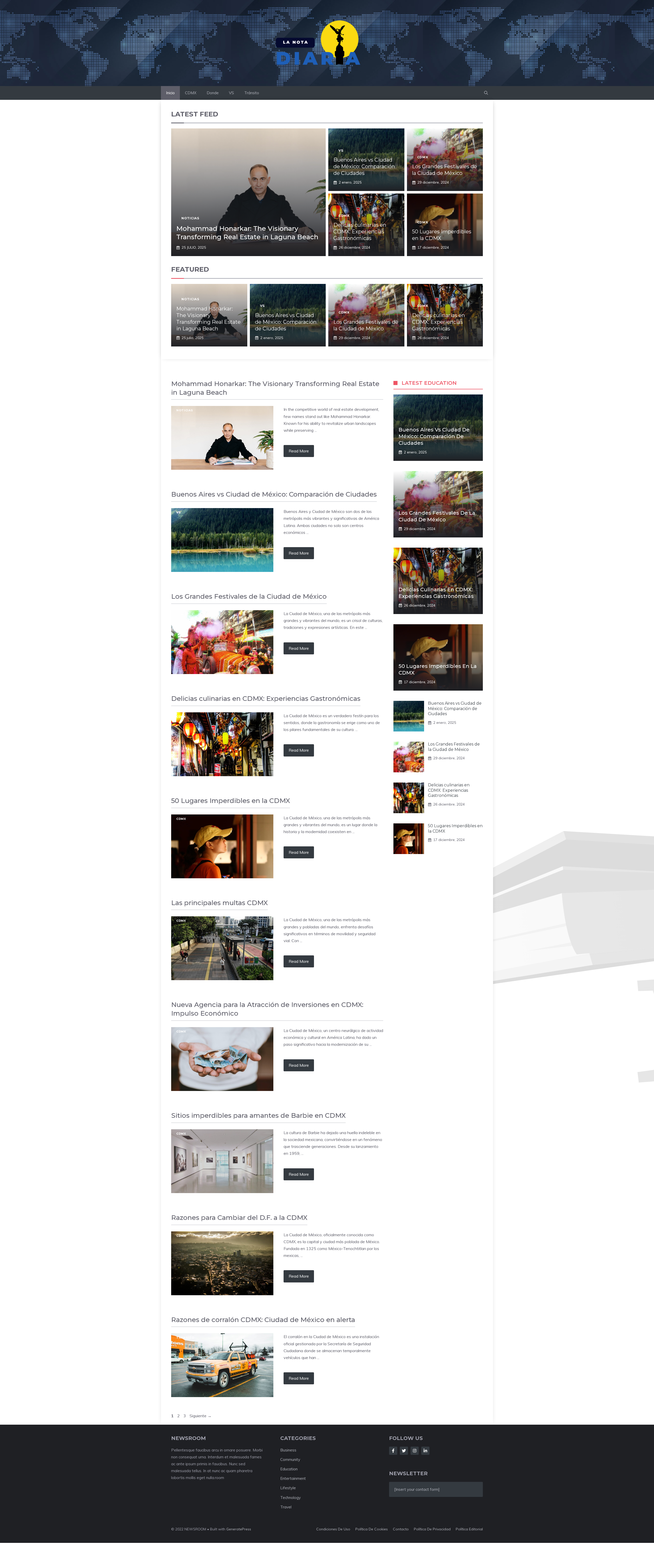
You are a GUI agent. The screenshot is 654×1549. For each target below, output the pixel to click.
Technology (290, 1497)
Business (288, 1450)
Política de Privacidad (432, 1529)
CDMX (190, 92)
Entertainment (293, 1478)
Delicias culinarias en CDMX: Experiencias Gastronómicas (359, 231)
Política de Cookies (371, 1529)
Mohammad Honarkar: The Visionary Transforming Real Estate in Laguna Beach (247, 232)
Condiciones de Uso (333, 1529)
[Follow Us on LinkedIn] (425, 1451)
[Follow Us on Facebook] (393, 1451)
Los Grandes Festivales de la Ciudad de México (454, 747)
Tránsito (251, 92)
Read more (299, 450)
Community (290, 1459)
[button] (486, 93)
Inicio (170, 92)
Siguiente (201, 1415)
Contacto (401, 1529)
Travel (285, 1507)
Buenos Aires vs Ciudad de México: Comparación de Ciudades (364, 166)
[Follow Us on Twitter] (404, 1451)
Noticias (190, 218)
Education (289, 1469)
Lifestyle (288, 1487)
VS (231, 92)
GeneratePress (238, 1529)
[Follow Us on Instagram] (415, 1451)
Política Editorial (469, 1529)
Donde (213, 92)
